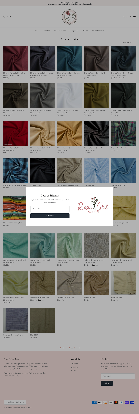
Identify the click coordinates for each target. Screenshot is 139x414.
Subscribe (50, 216)
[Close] (110, 189)
